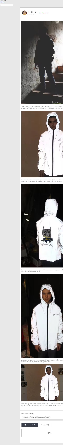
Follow (44, 13)
